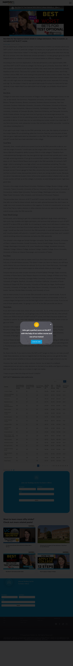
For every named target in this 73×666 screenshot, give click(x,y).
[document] (36, 333)
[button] (50, 324)
